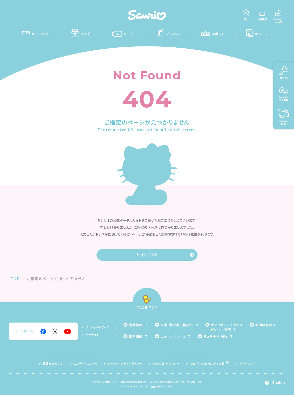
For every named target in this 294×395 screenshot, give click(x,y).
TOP (15, 278)
